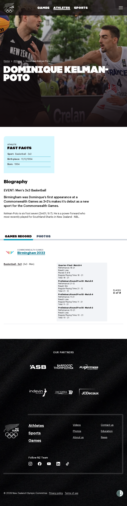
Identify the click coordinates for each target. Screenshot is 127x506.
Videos (77, 425)
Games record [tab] (18, 236)
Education (107, 431)
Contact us (107, 425)
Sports (81, 8)
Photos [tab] (44, 236)
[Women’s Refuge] (119, 493)
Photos (77, 431)
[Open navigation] (120, 7)
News (104, 437)
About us (78, 437)
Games (43, 8)
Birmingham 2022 (31, 253)
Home (7, 61)
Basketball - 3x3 (13, 264)
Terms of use (71, 493)
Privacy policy (56, 493)
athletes (17, 61)
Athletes (61, 8)
